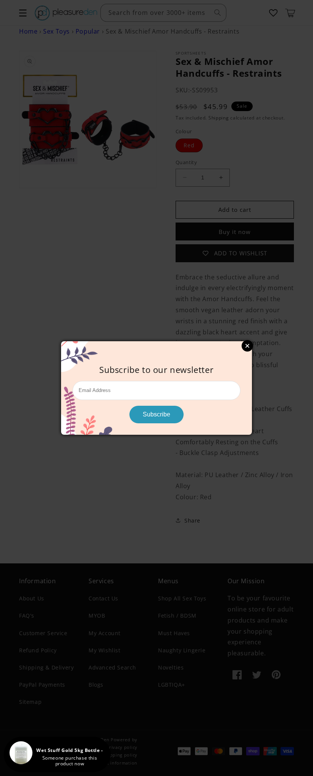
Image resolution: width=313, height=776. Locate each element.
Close (247, 346)
